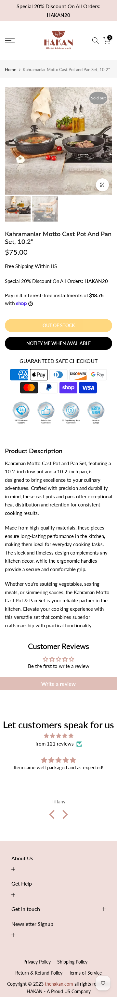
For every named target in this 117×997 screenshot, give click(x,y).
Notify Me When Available (58, 343)
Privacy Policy (37, 962)
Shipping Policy (72, 962)
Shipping (24, 266)
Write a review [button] (58, 684)
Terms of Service (85, 973)
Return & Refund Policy (38, 973)
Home (10, 70)
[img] (58, 736)
